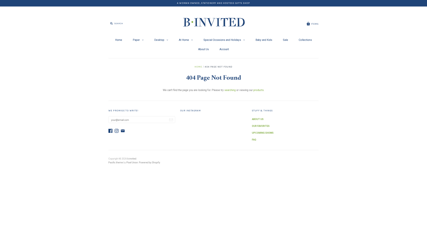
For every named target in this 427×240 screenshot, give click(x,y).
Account (224, 49)
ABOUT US (258, 119)
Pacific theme (115, 162)
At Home (184, 40)
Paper (136, 40)
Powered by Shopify (149, 162)
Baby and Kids (264, 40)
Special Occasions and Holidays (222, 40)
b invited (131, 158)
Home (118, 40)
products (258, 90)
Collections (305, 40)
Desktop (159, 40)
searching (230, 90)
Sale (285, 40)
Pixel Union (132, 162)
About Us (203, 49)
